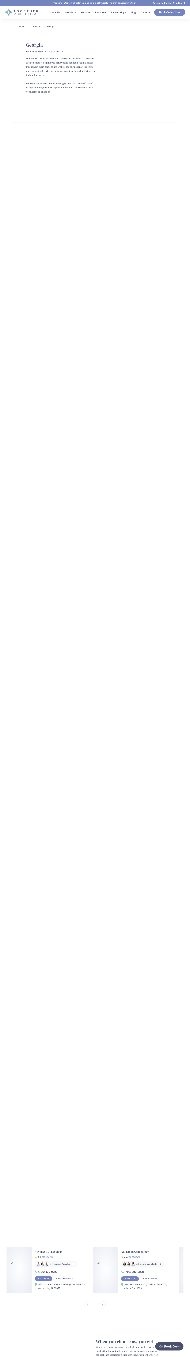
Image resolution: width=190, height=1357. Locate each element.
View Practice (63, 1278)
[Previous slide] (87, 1304)
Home (21, 26)
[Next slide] (102, 1304)
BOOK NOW (43, 1278)
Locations (35, 26)
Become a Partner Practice (167, 3)
